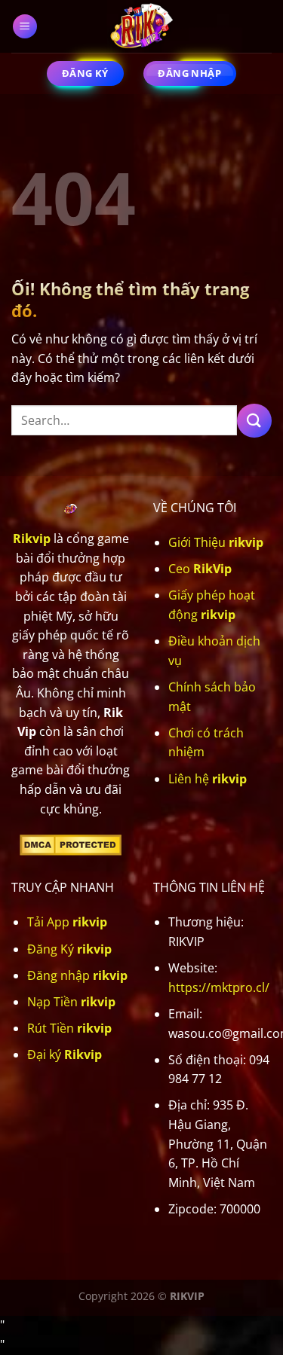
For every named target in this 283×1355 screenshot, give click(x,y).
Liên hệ (207, 779)
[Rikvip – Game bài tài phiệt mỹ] (141, 26)
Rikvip (32, 538)
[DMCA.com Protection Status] (71, 843)
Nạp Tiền (71, 1001)
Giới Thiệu (215, 542)
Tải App (67, 922)
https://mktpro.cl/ (218, 987)
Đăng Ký (69, 949)
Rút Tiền (69, 1028)
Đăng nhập (77, 975)
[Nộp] (254, 421)
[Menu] (25, 26)
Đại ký (64, 1054)
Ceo (200, 568)
